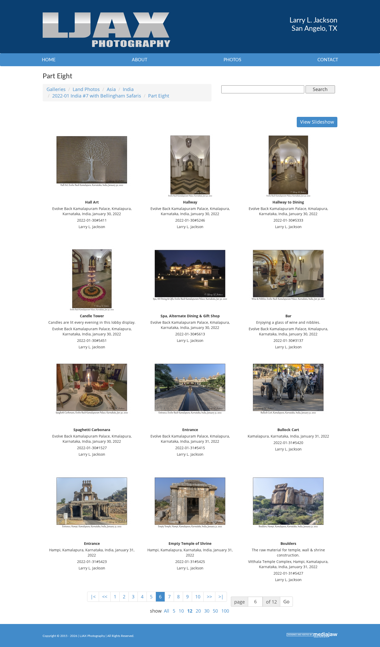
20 (198, 611)
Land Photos (86, 89)
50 (215, 611)
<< (104, 596)
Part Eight (158, 96)
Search (320, 89)
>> (209, 596)
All (166, 611)
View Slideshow (317, 122)
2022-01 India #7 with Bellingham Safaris (96, 96)
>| (221, 596)
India (128, 89)
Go (286, 601)
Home (49, 60)
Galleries (56, 89)
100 (225, 611)
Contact (327, 60)
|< (93, 596)
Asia (111, 89)
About (139, 60)
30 (206, 611)
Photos (232, 60)
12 (189, 611)
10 (197, 596)
